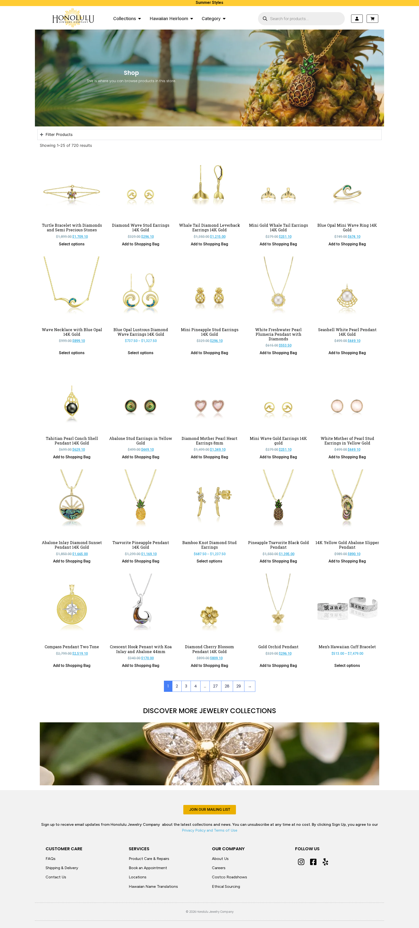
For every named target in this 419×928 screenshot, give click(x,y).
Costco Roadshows (229, 877)
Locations (137, 877)
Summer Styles (209, 2)
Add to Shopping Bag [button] (140, 244)
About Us (220, 858)
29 (238, 686)
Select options (72, 244)
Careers (219, 868)
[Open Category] (224, 18)
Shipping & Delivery (62, 868)
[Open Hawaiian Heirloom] (191, 18)
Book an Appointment (148, 868)
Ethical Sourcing (226, 886)
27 (215, 686)
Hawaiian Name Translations (153, 886)
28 (227, 686)
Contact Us (56, 877)
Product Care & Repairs (149, 858)
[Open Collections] (139, 18)
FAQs (51, 858)
